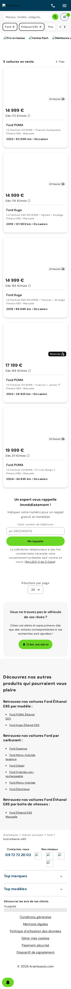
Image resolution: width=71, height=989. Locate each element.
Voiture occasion (33, 835)
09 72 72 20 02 (18, 855)
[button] (13, 26)
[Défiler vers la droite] (65, 27)
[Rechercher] (55, 17)
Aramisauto (10, 835)
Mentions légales (35, 924)
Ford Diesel (16, 765)
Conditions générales (35, 917)
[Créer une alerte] (8, 982)
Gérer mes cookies (35, 938)
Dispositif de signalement (35, 952)
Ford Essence (18, 748)
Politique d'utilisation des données (35, 931)
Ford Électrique (19, 789)
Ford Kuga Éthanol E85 (24, 725)
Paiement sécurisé (35, 945)
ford (50, 835)
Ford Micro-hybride (22, 782)
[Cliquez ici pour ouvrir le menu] (64, 5)
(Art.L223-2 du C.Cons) (40, 562)
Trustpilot (10, 906)
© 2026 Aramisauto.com (35, 966)
